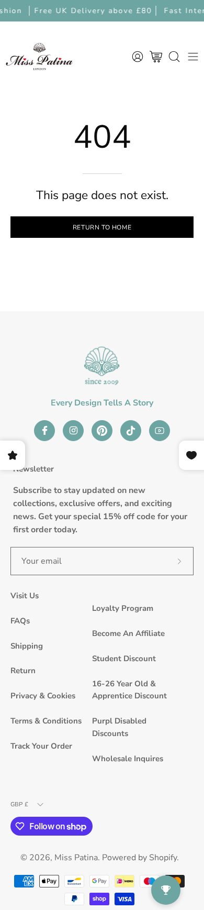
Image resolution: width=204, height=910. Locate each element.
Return (23, 670)
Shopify (163, 857)
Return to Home (102, 227)
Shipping (26, 646)
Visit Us (24, 595)
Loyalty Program (122, 608)
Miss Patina (76, 857)
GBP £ (19, 804)
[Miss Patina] (39, 56)
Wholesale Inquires (127, 758)
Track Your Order (41, 746)
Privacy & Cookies (42, 695)
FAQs (20, 621)
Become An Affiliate (128, 633)
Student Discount (124, 658)
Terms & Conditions (46, 721)
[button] (174, 56)
